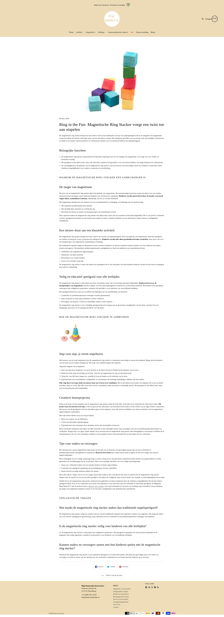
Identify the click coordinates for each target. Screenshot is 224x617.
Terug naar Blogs (113, 575)
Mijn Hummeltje (59, 613)
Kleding (101, 32)
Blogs (153, 32)
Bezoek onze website (96, 486)
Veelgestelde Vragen (120, 591)
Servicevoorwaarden (120, 599)
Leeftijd (79, 32)
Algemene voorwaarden (122, 589)
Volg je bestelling (142, 32)
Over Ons (116, 604)
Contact (116, 607)
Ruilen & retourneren (121, 594)
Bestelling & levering (121, 597)
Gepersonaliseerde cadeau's (118, 32)
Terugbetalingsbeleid (120, 602)
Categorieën (90, 32)
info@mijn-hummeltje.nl (90, 597)
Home (71, 32)
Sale (131, 32)
